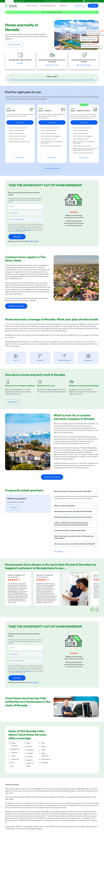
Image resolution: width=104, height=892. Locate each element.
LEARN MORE (12, 402)
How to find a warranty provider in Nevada (74, 80)
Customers (9, 1)
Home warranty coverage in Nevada (22, 80)
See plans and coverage (16, 306)
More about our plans (52, 168)
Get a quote (93, 6)
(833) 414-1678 (57, 1)
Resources (63, 6)
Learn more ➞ (20, 157)
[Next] (97, 609)
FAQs (92, 80)
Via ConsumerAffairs (13, 577)
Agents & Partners (19, 1)
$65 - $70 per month (84, 65)
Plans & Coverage (31, 6)
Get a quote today (14, 44)
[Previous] (92, 609)
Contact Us (96, 1)
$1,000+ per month (51, 65)
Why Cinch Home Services (48, 6)
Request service (79, 6)
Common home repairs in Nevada (47, 80)
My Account (88, 1)
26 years (20, 63)
